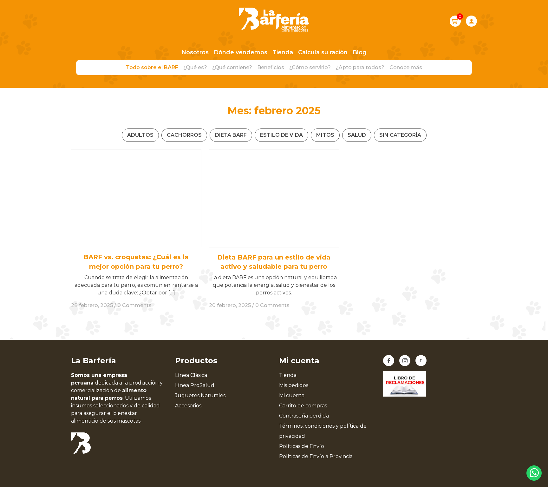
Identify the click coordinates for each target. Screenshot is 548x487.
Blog (360, 52)
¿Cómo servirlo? (310, 67)
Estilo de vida (281, 135)
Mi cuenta (291, 395)
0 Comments (134, 305)
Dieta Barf (231, 135)
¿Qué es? (195, 67)
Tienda (282, 52)
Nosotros (195, 52)
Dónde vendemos (240, 52)
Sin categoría (400, 135)
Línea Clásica (191, 375)
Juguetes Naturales (200, 395)
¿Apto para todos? (360, 67)
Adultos (140, 135)
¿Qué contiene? (232, 67)
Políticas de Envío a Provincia (316, 456)
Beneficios (270, 67)
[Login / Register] (471, 21)
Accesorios (188, 406)
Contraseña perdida (304, 416)
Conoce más (405, 67)
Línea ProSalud (194, 385)
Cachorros (184, 135)
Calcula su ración (323, 52)
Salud (357, 135)
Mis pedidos (293, 385)
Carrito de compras (303, 406)
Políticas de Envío (301, 446)
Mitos (325, 135)
